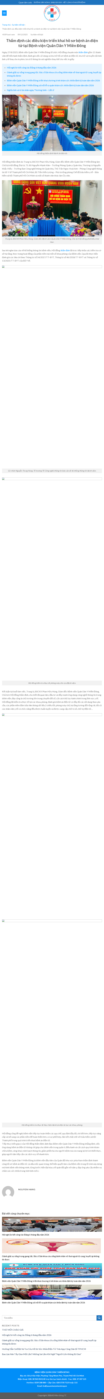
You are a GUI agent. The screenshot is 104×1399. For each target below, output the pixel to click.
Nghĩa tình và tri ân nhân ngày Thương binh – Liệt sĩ (30, 90)
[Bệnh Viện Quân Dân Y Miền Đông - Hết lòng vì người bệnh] (52, 13)
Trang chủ (6, 25)
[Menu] (4, 13)
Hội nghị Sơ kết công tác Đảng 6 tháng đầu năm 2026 (31, 67)
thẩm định (83, 52)
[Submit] (99, 1318)
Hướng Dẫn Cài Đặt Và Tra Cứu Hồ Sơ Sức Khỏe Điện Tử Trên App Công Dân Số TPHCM (44, 1349)
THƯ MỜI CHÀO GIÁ (12, 1329)
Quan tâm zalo (25, 2)
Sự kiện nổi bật (18, 25)
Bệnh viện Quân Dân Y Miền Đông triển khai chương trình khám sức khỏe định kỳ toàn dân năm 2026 (53, 80)
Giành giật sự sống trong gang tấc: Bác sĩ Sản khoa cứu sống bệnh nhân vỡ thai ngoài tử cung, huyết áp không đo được (49, 1342)
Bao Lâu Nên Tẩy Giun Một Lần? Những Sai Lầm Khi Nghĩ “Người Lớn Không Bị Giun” (41, 1354)
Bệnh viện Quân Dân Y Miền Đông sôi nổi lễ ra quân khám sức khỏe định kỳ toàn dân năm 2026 (50, 85)
